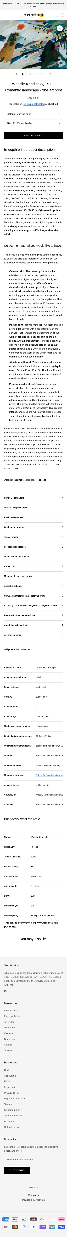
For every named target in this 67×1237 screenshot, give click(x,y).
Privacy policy (11, 1092)
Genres (8, 1044)
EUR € (32, 1187)
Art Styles (9, 1021)
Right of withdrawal (14, 1098)
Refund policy (11, 1127)
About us (9, 1121)
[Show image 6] (41, 74)
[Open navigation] (5, 15)
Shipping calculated (34, 103)
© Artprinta (33, 1195)
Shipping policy (12, 1109)
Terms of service (13, 1115)
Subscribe (17, 1170)
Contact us (10, 1075)
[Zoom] (60, 28)
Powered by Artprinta (33, 1199)
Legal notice (10, 1087)
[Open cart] (62, 15)
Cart (6, 1070)
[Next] (50, 74)
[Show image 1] (23, 74)
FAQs (7, 1081)
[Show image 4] (33, 74)
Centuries (9, 1033)
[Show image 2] (26, 74)
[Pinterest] (5, 991)
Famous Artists (12, 1016)
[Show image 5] (37, 74)
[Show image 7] (44, 74)
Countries (9, 1039)
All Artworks (10, 1010)
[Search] (56, 14)
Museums (9, 1027)
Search (8, 1104)
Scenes (8, 1050)
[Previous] (16, 74)
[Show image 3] (30, 74)
